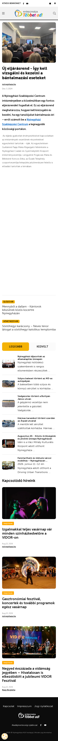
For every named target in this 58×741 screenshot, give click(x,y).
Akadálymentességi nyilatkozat (24, 725)
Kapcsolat (8, 706)
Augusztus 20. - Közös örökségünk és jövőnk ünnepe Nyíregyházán (37, 437)
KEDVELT (42, 346)
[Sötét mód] (55, 3)
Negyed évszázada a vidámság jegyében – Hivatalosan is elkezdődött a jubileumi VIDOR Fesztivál (27, 674)
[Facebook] (23, 3)
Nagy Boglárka (8, 690)
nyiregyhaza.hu (9, 84)
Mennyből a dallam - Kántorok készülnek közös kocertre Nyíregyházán (21, 310)
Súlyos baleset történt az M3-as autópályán (35, 379)
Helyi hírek (8, 523)
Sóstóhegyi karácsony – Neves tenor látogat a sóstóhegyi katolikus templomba (29, 327)
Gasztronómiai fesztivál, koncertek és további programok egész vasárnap (28, 603)
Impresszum (24, 706)
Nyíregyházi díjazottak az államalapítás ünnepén (31, 357)
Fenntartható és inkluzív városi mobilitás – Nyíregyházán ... (34, 459)
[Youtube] (27, 3)
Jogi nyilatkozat (43, 706)
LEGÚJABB (15, 346)
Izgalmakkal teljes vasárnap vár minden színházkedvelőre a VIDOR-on (27, 533)
